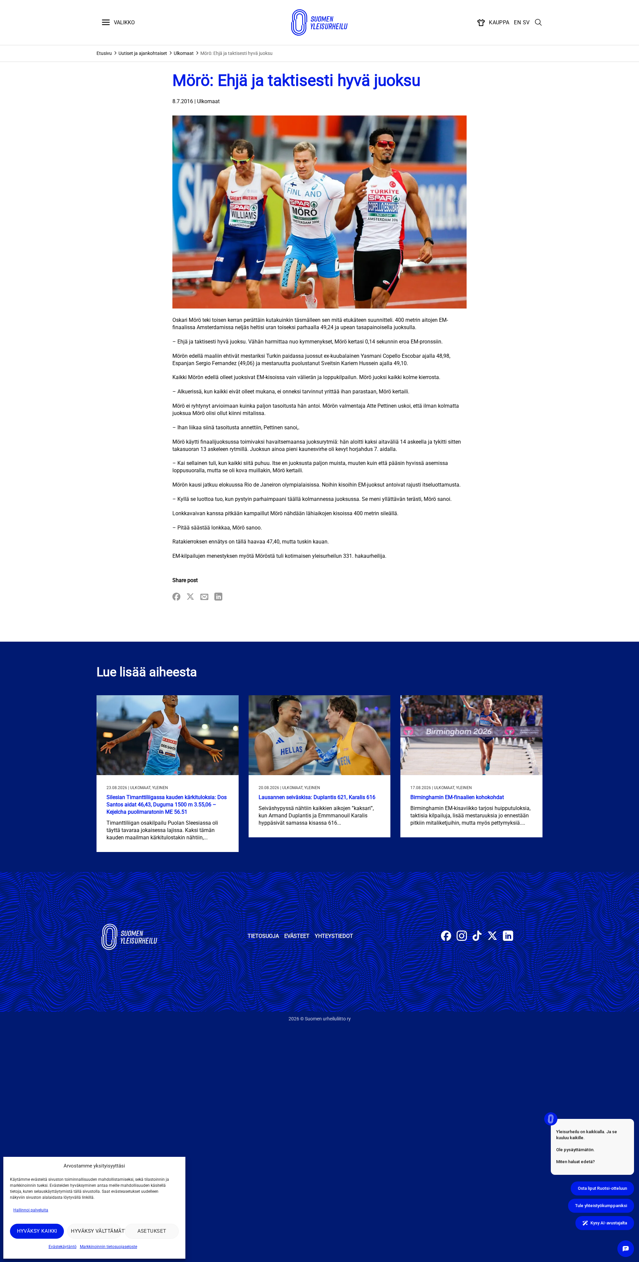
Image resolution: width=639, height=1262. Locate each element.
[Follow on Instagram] (462, 937)
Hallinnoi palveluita (30, 1210)
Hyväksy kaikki (37, 1231)
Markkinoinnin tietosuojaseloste (108, 1246)
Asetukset (151, 1231)
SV (526, 22)
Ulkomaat (184, 53)
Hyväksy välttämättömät (96, 1231)
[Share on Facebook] (176, 597)
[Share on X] (190, 597)
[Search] (538, 22)
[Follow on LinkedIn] (508, 937)
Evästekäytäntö (63, 1246)
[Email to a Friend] (204, 597)
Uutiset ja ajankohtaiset (142, 53)
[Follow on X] (492, 937)
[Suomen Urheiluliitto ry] (319, 22)
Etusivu (104, 53)
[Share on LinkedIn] (218, 597)
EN (517, 22)
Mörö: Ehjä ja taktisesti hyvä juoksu (236, 53)
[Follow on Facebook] (446, 937)
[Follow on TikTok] (477, 937)
